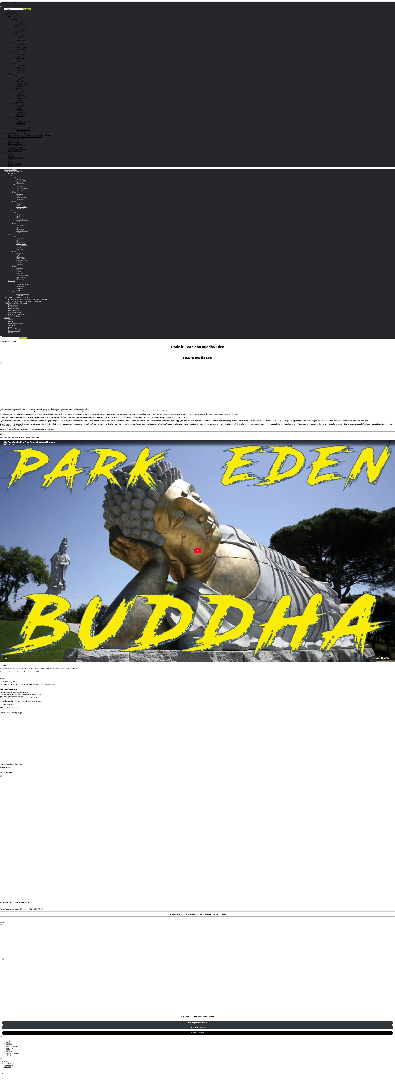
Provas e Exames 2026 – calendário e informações (25, 137)
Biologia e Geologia (23, 121)
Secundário (12, 117)
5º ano (14, 53)
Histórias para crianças (16, 158)
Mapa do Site (8, 1065)
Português (20, 21)
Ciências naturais (22, 84)
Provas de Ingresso (15, 144)
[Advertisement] (63, 941)
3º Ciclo (10, 74)
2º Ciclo (10, 51)
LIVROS (199, 914)
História (19, 86)
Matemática (20, 25)
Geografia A (20, 124)
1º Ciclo (10, 18)
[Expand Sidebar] (1, 924)
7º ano (14, 75)
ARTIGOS (172, 914)
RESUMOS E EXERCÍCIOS (13, 14)
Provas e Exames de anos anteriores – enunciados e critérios (29, 135)
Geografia (19, 88)
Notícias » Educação (15, 163)
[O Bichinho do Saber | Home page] (8, 2)
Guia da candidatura (15, 151)
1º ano (14, 20)
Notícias (9, 1051)
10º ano (15, 119)
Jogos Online (12, 159)
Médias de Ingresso (15, 147)
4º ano (14, 42)
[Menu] (1, 6)
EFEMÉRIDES (190, 914)
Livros (10, 161)
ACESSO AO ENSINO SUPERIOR (15, 138)
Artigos (10, 154)
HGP (18, 61)
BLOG (6, 152)
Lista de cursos (13, 140)
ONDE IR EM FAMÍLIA (211, 914)
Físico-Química (21, 82)
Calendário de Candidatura (17, 149)
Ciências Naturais (22, 60)
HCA (18, 126)
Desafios (11, 156)
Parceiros (7, 1067)
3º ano (14, 34)
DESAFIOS (180, 914)
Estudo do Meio (21, 23)
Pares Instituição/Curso (16, 145)
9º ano (14, 103)
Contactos (7, 1063)
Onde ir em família (14, 165)
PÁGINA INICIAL (10, 13)
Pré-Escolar (12, 16)
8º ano (14, 89)
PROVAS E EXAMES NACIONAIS (15, 133)
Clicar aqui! (18, 764)
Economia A (20, 123)
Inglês (18, 37)
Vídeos (10, 166)
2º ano (14, 27)
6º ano (14, 63)
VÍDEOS (223, 914)
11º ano (15, 128)
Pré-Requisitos (13, 142)
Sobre (6, 1061)
